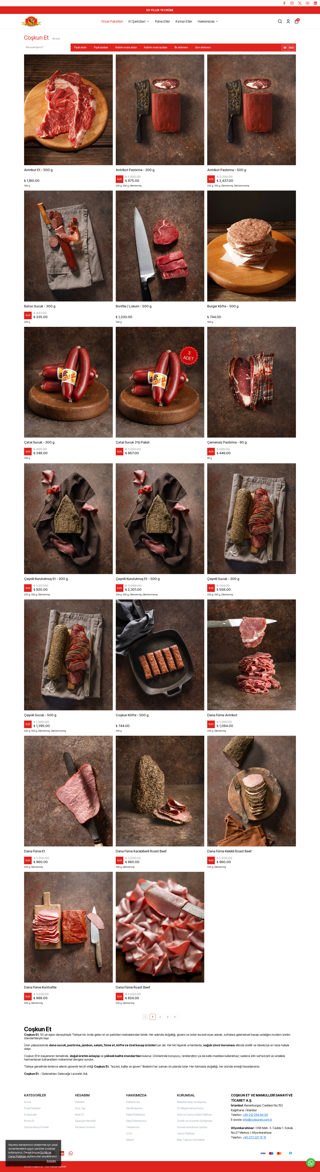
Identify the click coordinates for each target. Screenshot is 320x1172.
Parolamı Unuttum (85, 1127)
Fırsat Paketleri (112, 21)
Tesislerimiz (133, 1127)
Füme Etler (162, 21)
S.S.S (129, 1133)
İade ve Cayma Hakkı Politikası (194, 1114)
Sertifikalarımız (134, 1108)
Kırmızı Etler (184, 21)
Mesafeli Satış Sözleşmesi (191, 1101)
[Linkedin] (62, 1153)
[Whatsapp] (71, 1153)
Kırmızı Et (29, 1120)
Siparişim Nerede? (85, 1120)
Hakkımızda (206, 21)
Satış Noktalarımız (136, 1120)
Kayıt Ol (79, 1114)
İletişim (130, 1139)
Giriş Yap (80, 1108)
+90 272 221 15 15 (254, 1137)
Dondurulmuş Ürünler (36, 1127)
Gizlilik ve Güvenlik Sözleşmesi (194, 1120)
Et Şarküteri (137, 21)
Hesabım (80, 1101)
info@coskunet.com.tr (257, 1119)
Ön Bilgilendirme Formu (190, 1108)
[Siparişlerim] (288, 21)
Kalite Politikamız (135, 1114)
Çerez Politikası (186, 1133)
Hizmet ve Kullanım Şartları (192, 1127)
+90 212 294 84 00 (255, 1115)
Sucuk (27, 1101)
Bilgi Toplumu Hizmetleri (191, 1139)
